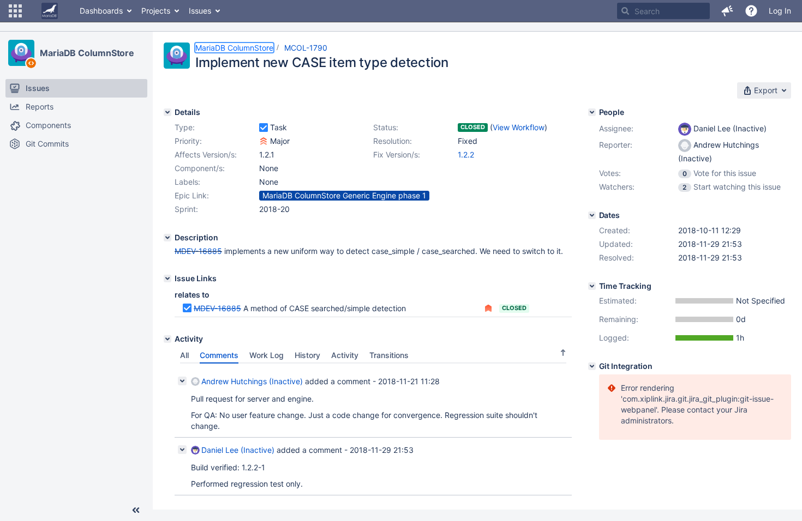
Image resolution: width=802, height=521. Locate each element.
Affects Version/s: (206, 154)
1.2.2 (466, 154)
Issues (200, 10)
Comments (219, 355)
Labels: (187, 181)
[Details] (167, 112)
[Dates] (592, 215)
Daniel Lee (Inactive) (237, 450)
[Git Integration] (592, 366)
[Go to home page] (49, 11)
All (184, 355)
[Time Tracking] (592, 286)
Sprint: (186, 209)
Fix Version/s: (396, 154)
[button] (15, 11)
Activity (344, 355)
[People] (592, 112)
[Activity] (167, 339)
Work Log (266, 355)
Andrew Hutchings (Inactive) (252, 381)
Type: (185, 127)
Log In (780, 10)
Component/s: (200, 168)
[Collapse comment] (182, 381)
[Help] (751, 11)
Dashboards (101, 10)
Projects (155, 10)
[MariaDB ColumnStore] (21, 53)
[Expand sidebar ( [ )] (135, 510)
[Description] (167, 237)
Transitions (389, 355)
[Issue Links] (167, 278)
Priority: (188, 141)
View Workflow (518, 127)
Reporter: (615, 144)
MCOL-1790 (305, 47)
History (307, 355)
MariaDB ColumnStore (87, 52)
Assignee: (616, 128)
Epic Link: (192, 195)
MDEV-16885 (198, 251)
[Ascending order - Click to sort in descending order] (563, 352)
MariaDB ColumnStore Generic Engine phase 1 (344, 195)
